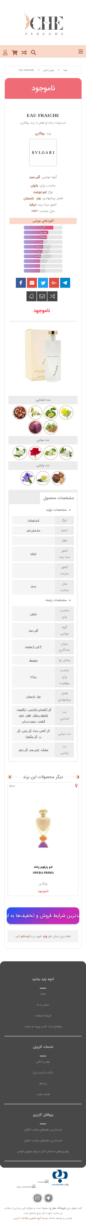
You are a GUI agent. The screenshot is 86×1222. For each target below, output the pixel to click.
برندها (43, 1083)
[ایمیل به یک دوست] (42, 296)
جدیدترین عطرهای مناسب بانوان (43, 1140)
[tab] (58, 498)
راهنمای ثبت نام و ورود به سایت (43, 1026)
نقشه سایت (43, 1094)
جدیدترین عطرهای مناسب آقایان (43, 1129)
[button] (32, 283)
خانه (43, 994)
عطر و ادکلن (43, 1061)
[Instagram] (37, 1198)
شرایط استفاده (43, 1015)
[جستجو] (33, 52)
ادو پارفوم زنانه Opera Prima (43, 870)
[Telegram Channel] (48, 1198)
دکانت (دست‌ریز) (43, 1072)
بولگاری (40, 133)
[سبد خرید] (15, 52)
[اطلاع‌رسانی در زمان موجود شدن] (32, 296)
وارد (45, 936)
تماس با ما (43, 1004)
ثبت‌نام (25, 936)
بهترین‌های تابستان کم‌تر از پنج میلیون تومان (43, 1151)
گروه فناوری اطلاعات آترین (27, 1218)
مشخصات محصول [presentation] (58, 498)
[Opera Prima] (43, 828)
